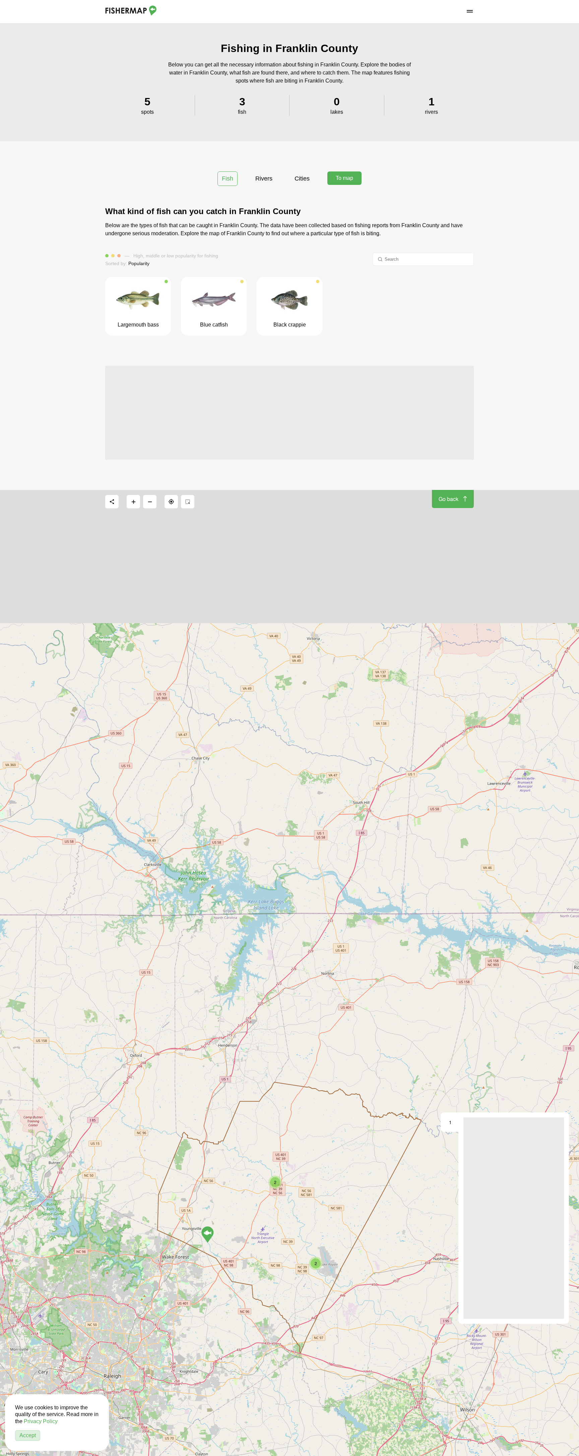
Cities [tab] (302, 178)
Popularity (138, 263)
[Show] (207, 1234)
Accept (27, 1435)
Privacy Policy (41, 1421)
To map (344, 178)
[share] (112, 501)
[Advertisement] (289, 413)
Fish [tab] (227, 178)
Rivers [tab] (263, 178)
